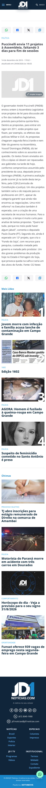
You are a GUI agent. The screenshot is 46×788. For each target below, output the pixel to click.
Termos (34, 756)
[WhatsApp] (34, 710)
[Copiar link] (39, 30)
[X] (20, 710)
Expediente (34, 767)
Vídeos (11, 760)
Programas (11, 756)
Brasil (11, 733)
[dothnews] (27, 785)
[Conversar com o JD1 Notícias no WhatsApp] (39, 774)
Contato (34, 764)
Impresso (34, 737)
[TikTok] (30, 710)
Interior (11, 745)
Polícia (12, 741)
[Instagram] (16, 710)
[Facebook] (11, 710)
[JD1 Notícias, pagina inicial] (23, 5)
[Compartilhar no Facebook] (17, 30)
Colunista (34, 733)
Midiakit (34, 760)
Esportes (11, 737)
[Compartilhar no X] (28, 30)
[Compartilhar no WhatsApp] (6, 30)
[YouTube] (25, 710)
